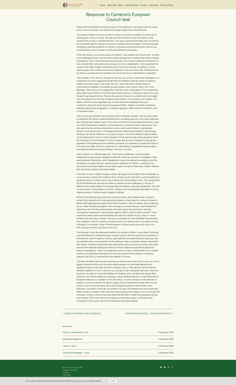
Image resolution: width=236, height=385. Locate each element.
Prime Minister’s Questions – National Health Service (148, 313)
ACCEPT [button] (112, 381)
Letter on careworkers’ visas (75, 332)
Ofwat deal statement (72, 339)
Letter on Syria (69, 346)
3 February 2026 (165, 332)
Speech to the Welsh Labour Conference (83, 313)
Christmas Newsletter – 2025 (76, 353)
